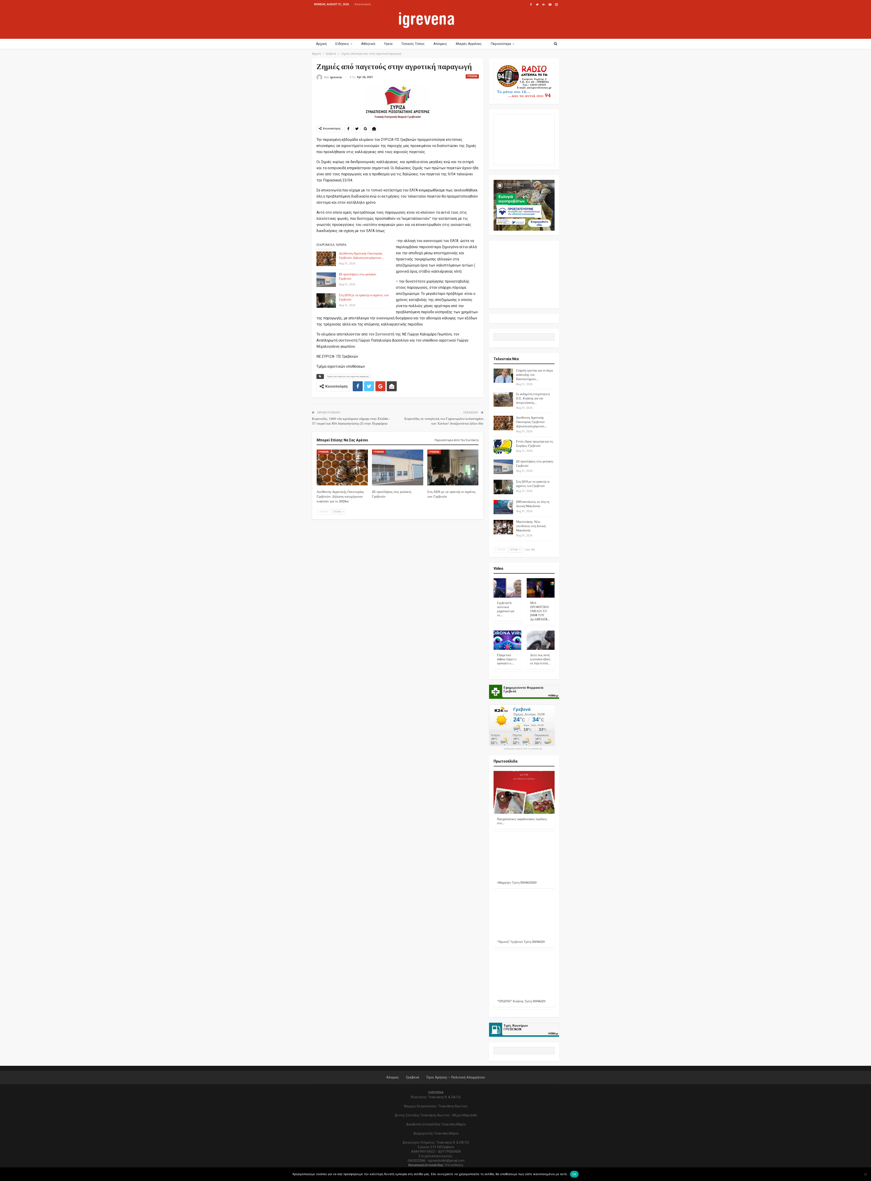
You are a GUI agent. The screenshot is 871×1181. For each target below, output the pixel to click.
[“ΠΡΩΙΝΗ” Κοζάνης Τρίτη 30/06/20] (524, 974)
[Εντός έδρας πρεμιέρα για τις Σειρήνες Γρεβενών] (503, 447)
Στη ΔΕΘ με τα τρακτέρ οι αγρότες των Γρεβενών (533, 484)
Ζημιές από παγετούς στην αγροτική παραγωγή (348, 376)
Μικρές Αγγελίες (469, 44)
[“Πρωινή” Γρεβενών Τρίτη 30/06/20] (524, 915)
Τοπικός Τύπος (413, 44)
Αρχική (321, 44)
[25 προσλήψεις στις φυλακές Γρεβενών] (326, 279)
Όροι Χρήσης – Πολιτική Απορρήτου (455, 1077)
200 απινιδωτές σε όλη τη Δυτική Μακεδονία (532, 504)
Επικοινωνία (363, 4)
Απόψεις (440, 44)
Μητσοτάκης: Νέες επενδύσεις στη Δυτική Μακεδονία (531, 526)
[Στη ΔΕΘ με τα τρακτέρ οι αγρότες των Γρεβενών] (326, 300)
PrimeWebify (454, 1165)
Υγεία (388, 44)
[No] (865, 1174)
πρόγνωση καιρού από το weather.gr (523, 749)
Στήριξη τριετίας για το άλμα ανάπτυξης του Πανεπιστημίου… (534, 375)
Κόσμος (393, 1077)
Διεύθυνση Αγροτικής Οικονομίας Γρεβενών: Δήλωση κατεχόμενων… (361, 256)
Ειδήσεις (342, 44)
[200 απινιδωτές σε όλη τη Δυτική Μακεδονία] (503, 507)
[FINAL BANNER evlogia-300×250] (524, 205)
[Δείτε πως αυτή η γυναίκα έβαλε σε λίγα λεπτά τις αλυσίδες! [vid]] (541, 640)
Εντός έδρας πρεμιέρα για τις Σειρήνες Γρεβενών (534, 444)
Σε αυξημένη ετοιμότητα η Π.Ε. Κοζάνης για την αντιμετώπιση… (533, 398)
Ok (574, 1174)
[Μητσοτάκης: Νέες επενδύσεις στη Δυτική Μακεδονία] (503, 527)
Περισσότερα (501, 44)
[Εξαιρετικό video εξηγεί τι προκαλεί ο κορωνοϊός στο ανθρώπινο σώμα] (507, 640)
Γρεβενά (472, 76)
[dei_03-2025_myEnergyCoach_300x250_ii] (524, 139)
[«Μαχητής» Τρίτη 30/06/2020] (524, 855)
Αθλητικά (368, 44)
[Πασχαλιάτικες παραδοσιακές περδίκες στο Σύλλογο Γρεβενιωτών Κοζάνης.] (524, 792)
